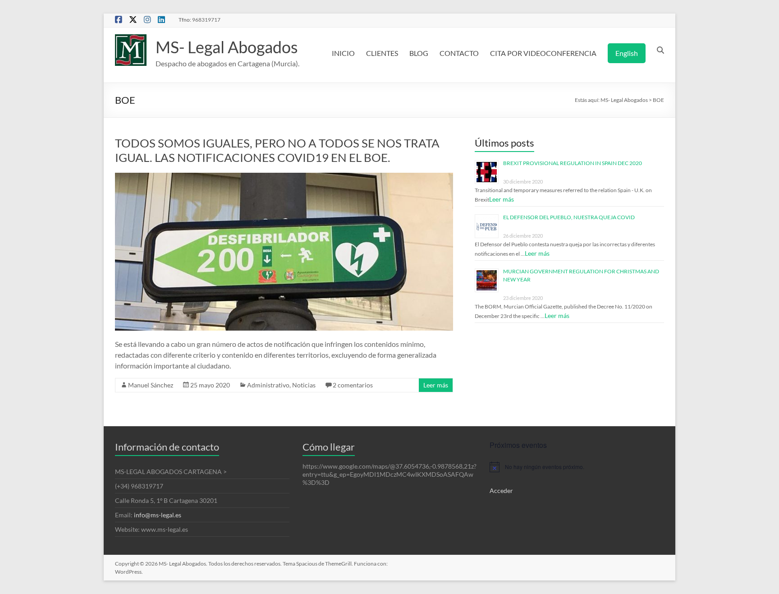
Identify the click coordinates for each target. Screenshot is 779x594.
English (626, 53)
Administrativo (268, 385)
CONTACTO (459, 53)
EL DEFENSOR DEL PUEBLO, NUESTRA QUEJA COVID (569, 217)
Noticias (304, 385)
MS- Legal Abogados (227, 47)
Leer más (435, 385)
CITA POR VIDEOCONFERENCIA (543, 53)
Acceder (501, 490)
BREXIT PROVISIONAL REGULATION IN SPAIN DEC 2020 (572, 163)
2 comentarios (353, 385)
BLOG (418, 53)
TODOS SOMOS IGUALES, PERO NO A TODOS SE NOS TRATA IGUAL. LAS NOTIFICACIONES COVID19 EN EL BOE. (277, 150)
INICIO (343, 53)
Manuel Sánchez (150, 385)
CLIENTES (382, 53)
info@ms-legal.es (157, 515)
